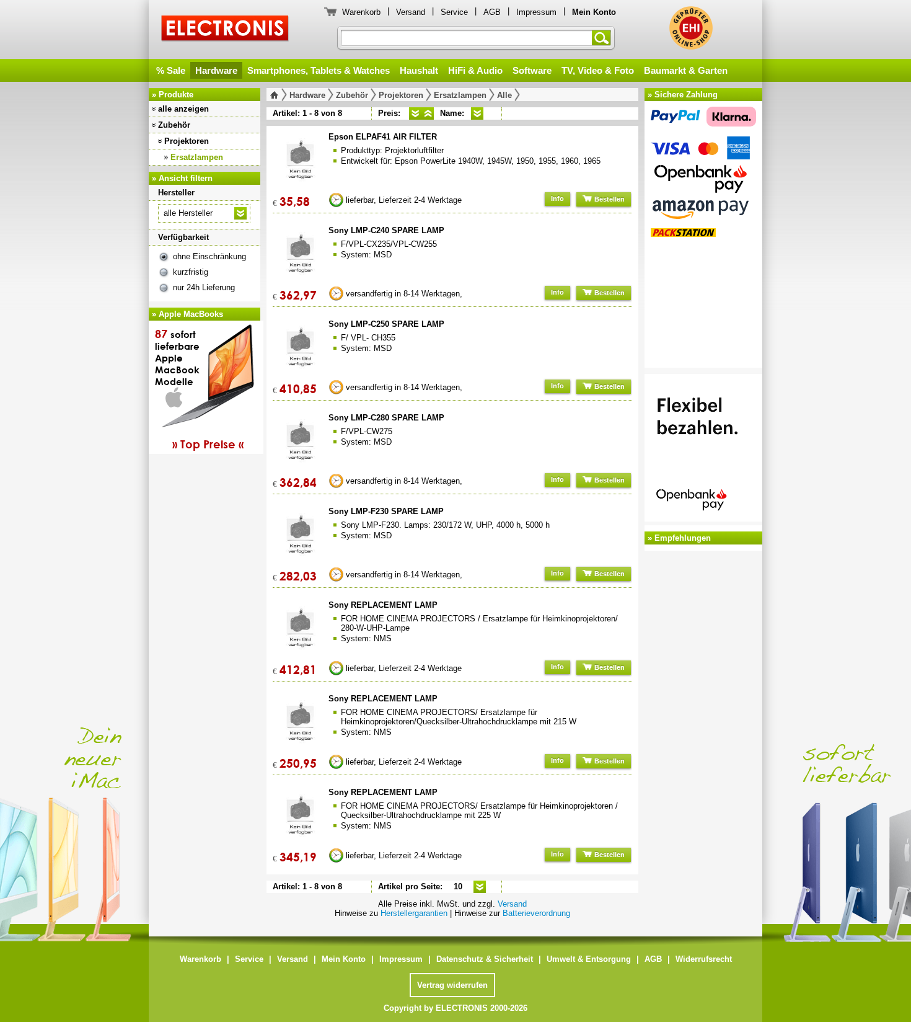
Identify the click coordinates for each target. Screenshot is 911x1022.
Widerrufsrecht (704, 959)
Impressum (536, 12)
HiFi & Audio (475, 70)
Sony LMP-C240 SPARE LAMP (386, 230)
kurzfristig (190, 272)
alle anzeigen (183, 108)
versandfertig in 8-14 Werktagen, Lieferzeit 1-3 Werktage (404, 296)
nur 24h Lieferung (204, 287)
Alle (504, 95)
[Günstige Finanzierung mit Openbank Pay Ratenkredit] (703, 449)
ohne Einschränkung (209, 256)
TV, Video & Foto (597, 70)
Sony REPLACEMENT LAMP (383, 605)
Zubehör (174, 125)
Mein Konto (344, 959)
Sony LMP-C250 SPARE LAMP (386, 324)
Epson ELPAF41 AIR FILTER (382, 136)
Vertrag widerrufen (452, 985)
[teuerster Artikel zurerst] (427, 113)
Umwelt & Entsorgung (589, 959)
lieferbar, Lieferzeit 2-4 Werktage (404, 200)
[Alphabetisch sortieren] (477, 113)
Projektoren (186, 141)
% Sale (170, 70)
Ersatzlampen (196, 157)
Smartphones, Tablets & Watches (318, 70)
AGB (492, 12)
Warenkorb (361, 12)
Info (557, 198)
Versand (410, 12)
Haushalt (419, 70)
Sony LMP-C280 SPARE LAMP (386, 417)
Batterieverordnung (536, 913)
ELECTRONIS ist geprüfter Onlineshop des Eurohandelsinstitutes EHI (691, 28)
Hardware (216, 70)
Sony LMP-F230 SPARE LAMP (386, 511)
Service (454, 12)
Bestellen (608, 199)
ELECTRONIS (225, 30)
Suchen (603, 38)
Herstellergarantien (414, 913)
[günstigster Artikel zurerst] (415, 113)
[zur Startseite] (276, 95)
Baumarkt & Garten (686, 70)
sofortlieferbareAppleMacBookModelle (199, 389)
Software (532, 70)
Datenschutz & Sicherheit (484, 959)
